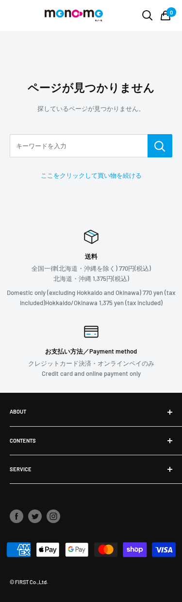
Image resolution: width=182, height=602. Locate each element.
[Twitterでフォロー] (35, 516)
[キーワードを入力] (160, 145)
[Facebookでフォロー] (16, 516)
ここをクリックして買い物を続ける (91, 175)
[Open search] (147, 15)
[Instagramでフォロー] (53, 516)
